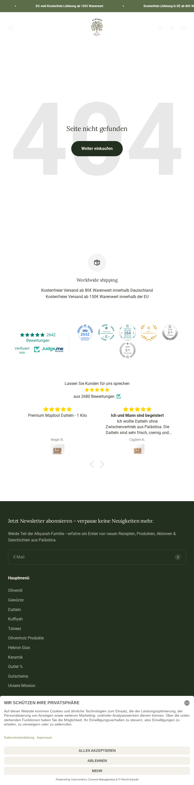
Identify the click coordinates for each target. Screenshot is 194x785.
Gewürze (15, 600)
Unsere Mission (21, 685)
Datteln (14, 609)
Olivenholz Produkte (26, 638)
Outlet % (15, 666)
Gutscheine (18, 676)
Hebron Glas (19, 647)
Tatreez (14, 628)
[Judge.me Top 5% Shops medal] (170, 332)
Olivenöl (15, 590)
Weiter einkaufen (97, 148)
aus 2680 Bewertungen (94, 396)
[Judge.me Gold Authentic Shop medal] (149, 332)
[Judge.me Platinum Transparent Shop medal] (106, 332)
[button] (93, 463)
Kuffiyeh (15, 619)
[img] (97, 390)
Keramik (15, 657)
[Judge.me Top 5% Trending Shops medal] (127, 350)
